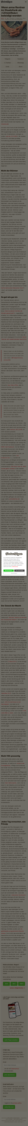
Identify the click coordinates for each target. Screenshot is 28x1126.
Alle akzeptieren (8, 570)
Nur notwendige (19, 570)
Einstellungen (14, 573)
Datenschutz (15, 566)
